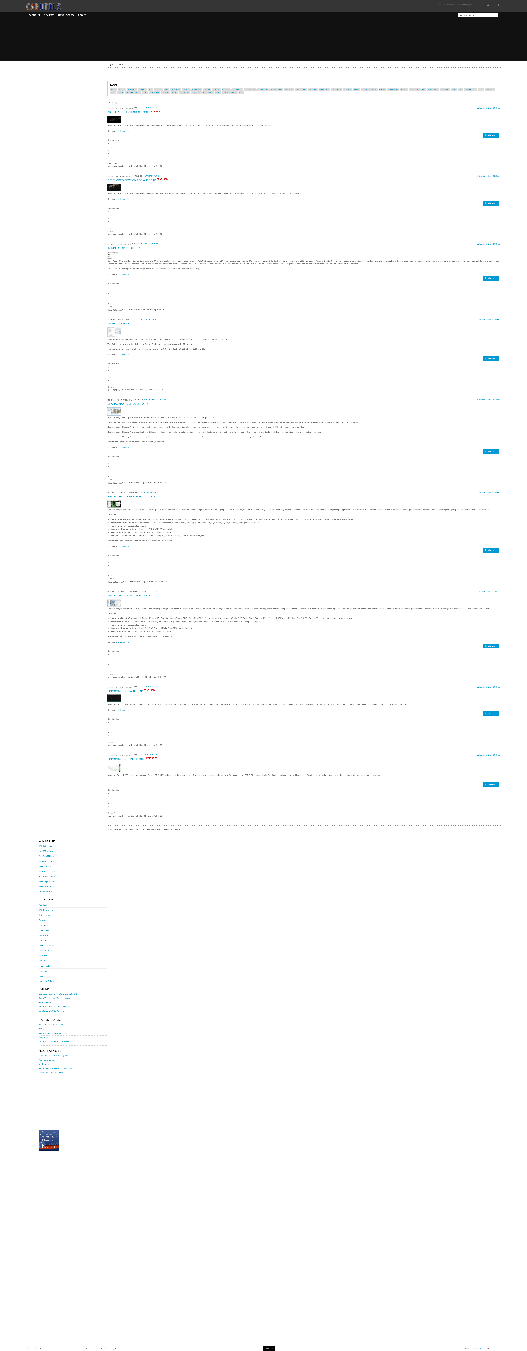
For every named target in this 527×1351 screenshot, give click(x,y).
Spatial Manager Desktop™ (127, 403)
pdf (423, 90)
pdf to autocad (433, 90)
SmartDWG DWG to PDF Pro (51, 1011)
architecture (132, 90)
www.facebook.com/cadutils (498, 5)
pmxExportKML (118, 323)
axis (150, 90)
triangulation (208, 92)
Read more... (491, 135)
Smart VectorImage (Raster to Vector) (55, 998)
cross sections (250, 90)
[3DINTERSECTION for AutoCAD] (114, 119)
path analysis (415, 90)
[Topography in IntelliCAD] (114, 768)
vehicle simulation (230, 92)
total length (196, 92)
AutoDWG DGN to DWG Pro (51, 1025)
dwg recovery (301, 90)
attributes (142, 90)
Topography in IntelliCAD (126, 759)
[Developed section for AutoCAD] (114, 187)
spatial (120, 92)
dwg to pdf (313, 90)
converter (226, 90)
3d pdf (113, 90)
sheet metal (490, 90)
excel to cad (336, 90)
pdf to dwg (445, 90)
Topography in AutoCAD (125, 691)
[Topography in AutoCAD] (114, 698)
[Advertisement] (263, 41)
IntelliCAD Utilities (153, 755)
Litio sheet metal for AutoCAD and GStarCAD (58, 994)
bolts (166, 90)
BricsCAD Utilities (151, 591)
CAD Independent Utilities (155, 399)
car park (207, 90)
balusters (158, 90)
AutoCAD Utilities (152, 108)
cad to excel (175, 90)
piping (454, 90)
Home (113, 65)
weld (241, 92)
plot (460, 90)
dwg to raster (324, 90)
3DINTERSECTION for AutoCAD (129, 112)
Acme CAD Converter (48, 1060)
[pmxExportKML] (114, 332)
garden (357, 90)
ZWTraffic (43, 1029)
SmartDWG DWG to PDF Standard (54, 1042)
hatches (382, 90)
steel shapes (154, 92)
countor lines (237, 90)
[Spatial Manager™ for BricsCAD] (114, 603)
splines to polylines (133, 92)
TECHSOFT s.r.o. (480, 1349)
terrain (174, 92)
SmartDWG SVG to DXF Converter (54, 1007)
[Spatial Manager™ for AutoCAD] (114, 504)
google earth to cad (369, 90)
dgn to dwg (289, 90)
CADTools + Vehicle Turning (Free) (54, 1056)
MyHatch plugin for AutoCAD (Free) (54, 1033)
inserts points (393, 90)
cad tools (186, 90)
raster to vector (470, 90)
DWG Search (44, 1038)
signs (113, 92)
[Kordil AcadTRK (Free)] (114, 255)
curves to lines (276, 90)
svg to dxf (165, 92)
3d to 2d (121, 90)
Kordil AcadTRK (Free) (123, 248)
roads (481, 90)
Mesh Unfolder (45, 1064)
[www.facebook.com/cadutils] (49, 1140)
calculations (197, 90)
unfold (218, 92)
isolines (404, 90)
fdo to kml (347, 90)
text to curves (185, 92)
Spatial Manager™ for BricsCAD (131, 595)
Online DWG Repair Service (51, 1073)
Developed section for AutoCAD (132, 180)
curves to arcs (263, 90)
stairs (145, 92)
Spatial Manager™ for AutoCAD (131, 496)
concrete (216, 90)
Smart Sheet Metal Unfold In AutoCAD (55, 1068)
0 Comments (123, 131)
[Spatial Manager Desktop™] (114, 411)
